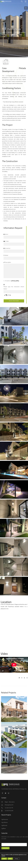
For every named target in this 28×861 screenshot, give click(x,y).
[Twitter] (19, 678)
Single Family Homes (14, 737)
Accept (4, 858)
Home (4, 32)
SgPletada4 (14, 732)
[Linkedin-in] (24, 678)
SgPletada (14, 758)
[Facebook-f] (22, 678)
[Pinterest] (6, 793)
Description (8, 262)
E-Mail (7, 241)
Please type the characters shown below (14, 288)
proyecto (10, 32)
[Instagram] (27, 678)
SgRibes (14, 707)
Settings (16, 858)
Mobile (6, 255)
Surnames (8, 248)
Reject (10, 858)
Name (7, 234)
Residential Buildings (20, 32)
